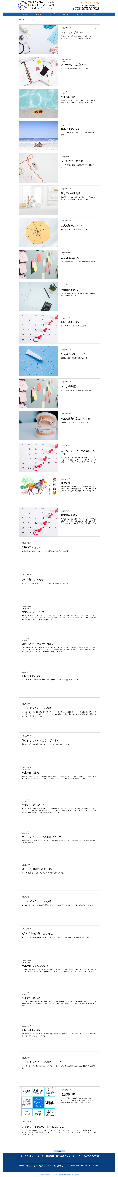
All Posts (21, 19)
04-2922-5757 (91, 1156)
